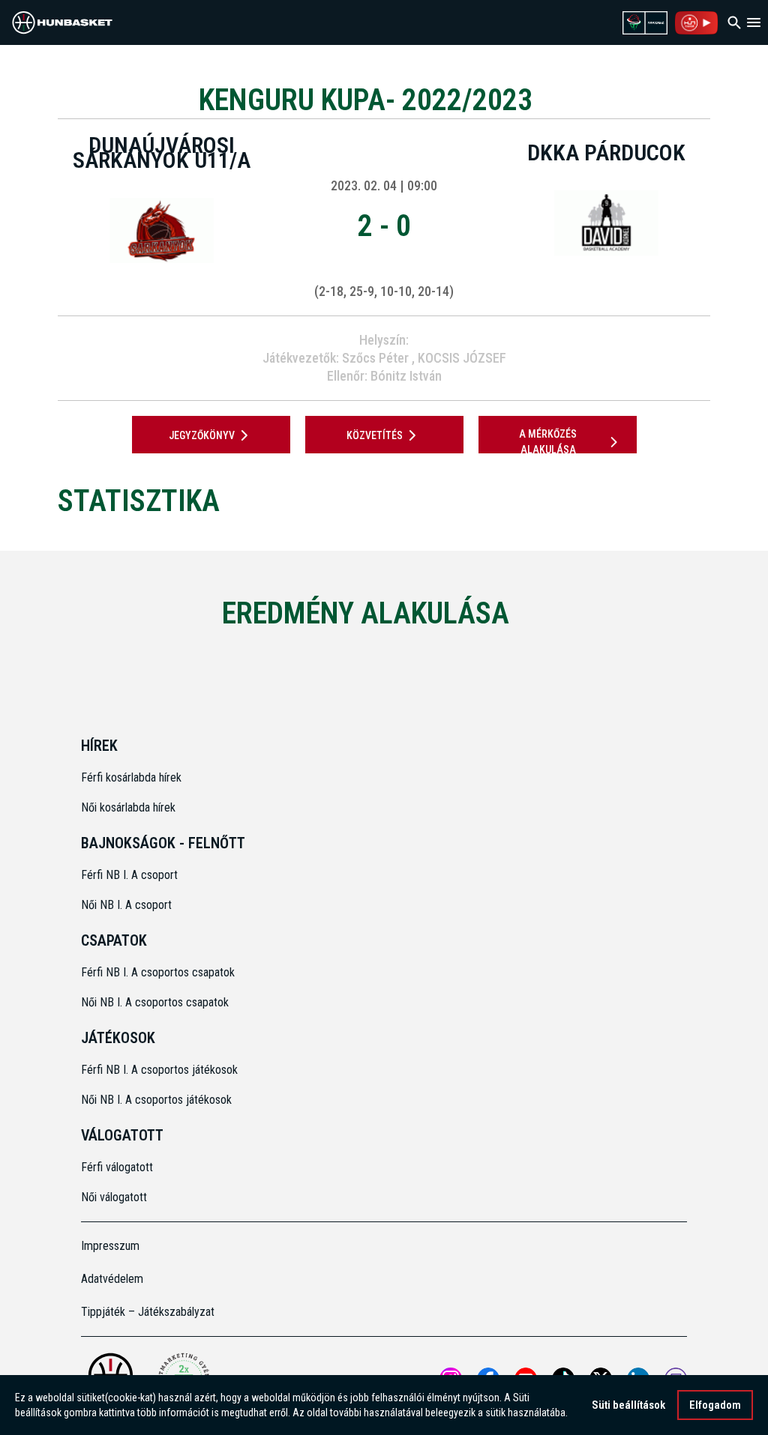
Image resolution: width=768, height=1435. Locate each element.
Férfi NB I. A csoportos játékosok (159, 1070)
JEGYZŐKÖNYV (202, 435)
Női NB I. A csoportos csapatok (156, 1002)
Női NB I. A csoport (126, 905)
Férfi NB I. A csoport (129, 875)
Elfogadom (715, 1405)
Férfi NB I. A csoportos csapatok (159, 972)
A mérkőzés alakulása (548, 442)
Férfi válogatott (117, 1167)
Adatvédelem (112, 1279)
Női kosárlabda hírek (128, 807)
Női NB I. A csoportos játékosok (156, 1100)
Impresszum (110, 1246)
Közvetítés (374, 435)
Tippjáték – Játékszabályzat (147, 1312)
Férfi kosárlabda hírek (131, 777)
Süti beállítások (628, 1405)
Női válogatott (114, 1197)
